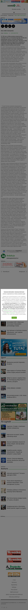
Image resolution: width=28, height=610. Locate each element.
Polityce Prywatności (10, 312)
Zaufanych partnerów (8, 310)
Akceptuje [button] (14, 317)
